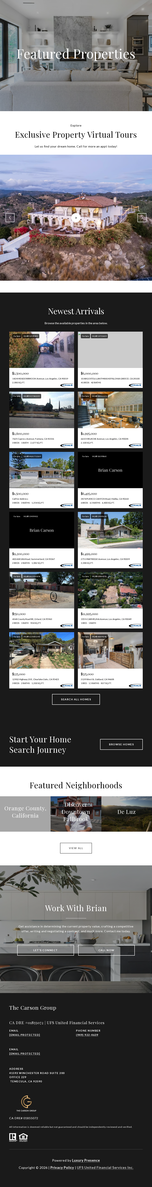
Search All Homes (76, 699)
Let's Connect (45, 950)
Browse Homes (121, 744)
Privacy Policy (62, 1168)
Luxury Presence (86, 1160)
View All (76, 848)
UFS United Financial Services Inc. (105, 1168)
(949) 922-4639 (87, 1034)
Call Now (106, 950)
